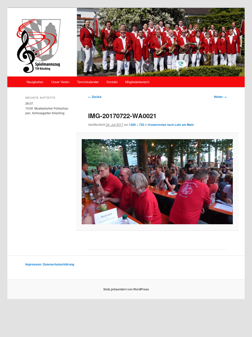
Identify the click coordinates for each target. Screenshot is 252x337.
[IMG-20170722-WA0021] (157, 182)
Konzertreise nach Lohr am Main (171, 124)
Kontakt (112, 81)
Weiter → (220, 96)
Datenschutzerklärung (58, 264)
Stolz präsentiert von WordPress (126, 289)
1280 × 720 (136, 124)
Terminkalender (88, 81)
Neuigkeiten (35, 81)
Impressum (33, 264)
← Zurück (95, 96)
